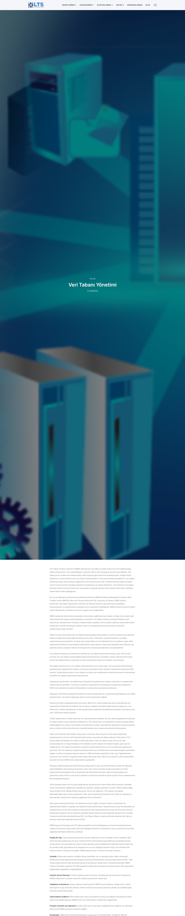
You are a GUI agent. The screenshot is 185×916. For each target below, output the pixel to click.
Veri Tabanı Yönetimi (93, 285)
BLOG (148, 5)
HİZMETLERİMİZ (68, 5)
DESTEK (119, 5)
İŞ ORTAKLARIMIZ (104, 5)
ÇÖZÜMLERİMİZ (86, 5)
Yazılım (92, 278)
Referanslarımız (134, 5)
